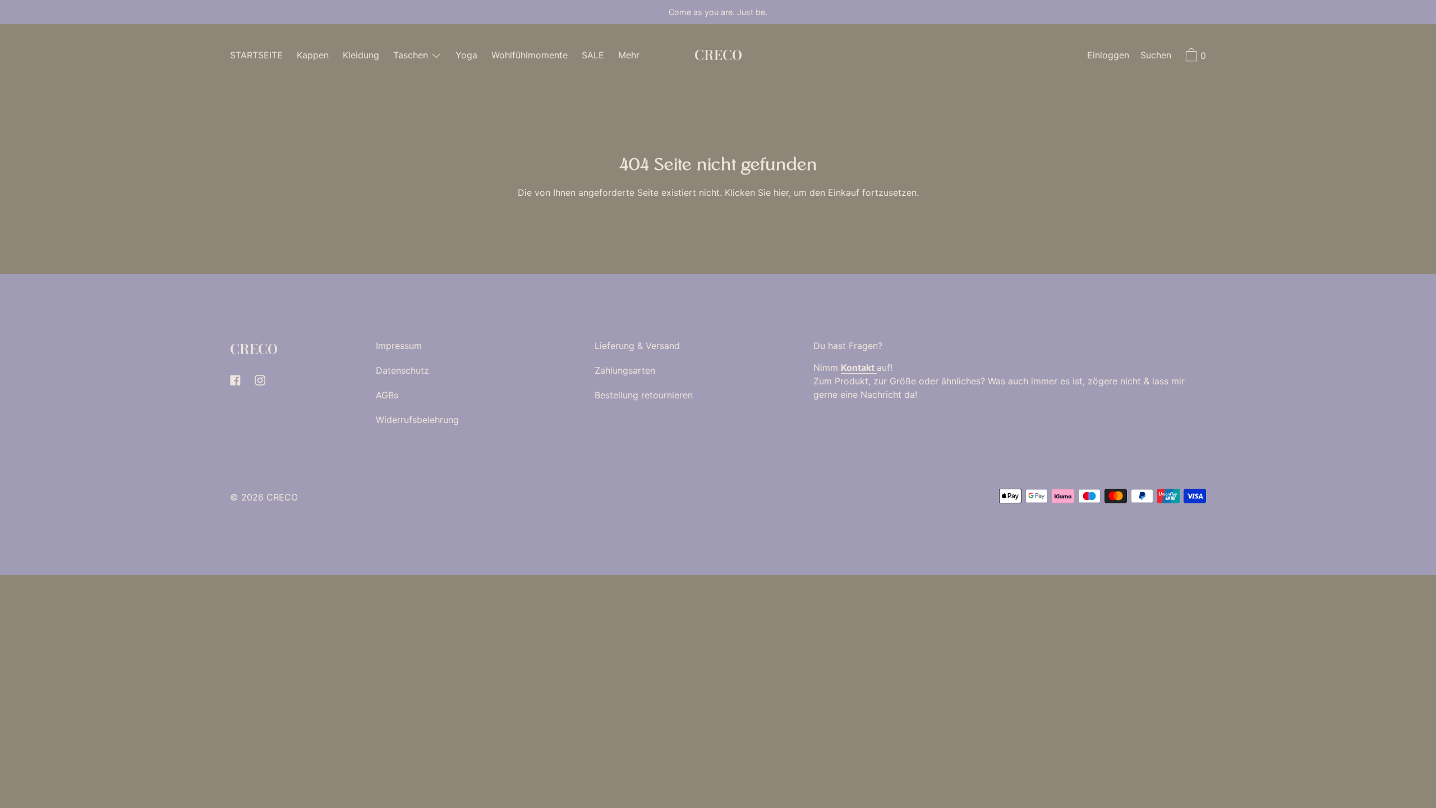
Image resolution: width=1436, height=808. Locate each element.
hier (781, 192)
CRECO (718, 55)
